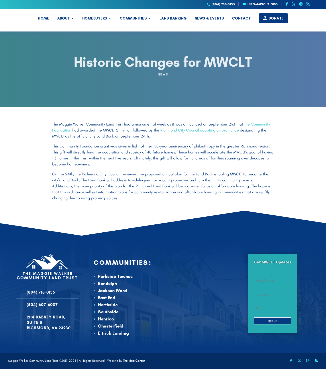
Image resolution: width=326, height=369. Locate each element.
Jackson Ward (112, 290)
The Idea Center (134, 361)
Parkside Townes (115, 276)
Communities (133, 18)
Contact (241, 18)
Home (43, 18)
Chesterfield (110, 326)
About (63, 18)
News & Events (209, 18)
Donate (275, 18)
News (163, 74)
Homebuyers (94, 18)
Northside (108, 304)
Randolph (107, 283)
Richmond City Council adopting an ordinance (199, 130)
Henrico (106, 319)
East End (106, 297)
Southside (108, 311)
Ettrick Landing (113, 333)
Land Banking (173, 18)
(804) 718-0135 (41, 292)
